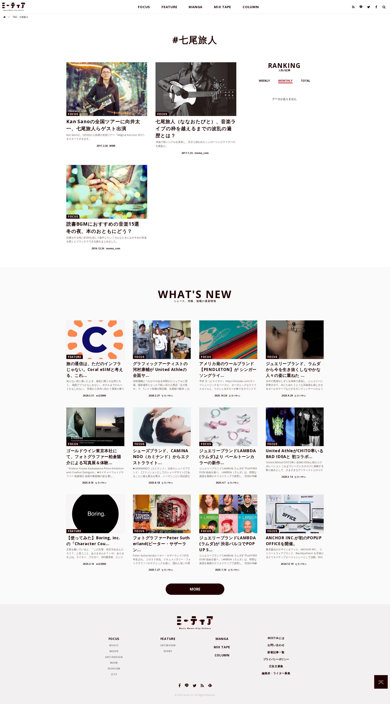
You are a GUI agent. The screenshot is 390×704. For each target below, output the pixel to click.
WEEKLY (264, 81)
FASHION (114, 668)
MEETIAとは (276, 638)
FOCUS (144, 7)
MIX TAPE (222, 7)
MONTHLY (285, 81)
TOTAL (305, 81)
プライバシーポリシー (276, 659)
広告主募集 (276, 666)
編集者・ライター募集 (276, 673)
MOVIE (113, 651)
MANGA (195, 7)
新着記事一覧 (276, 652)
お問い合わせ (276, 645)
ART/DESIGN (114, 657)
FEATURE (169, 7)
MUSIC (113, 645)
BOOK (114, 662)
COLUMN (251, 7)
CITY (114, 674)
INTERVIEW (168, 645)
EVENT (168, 651)
